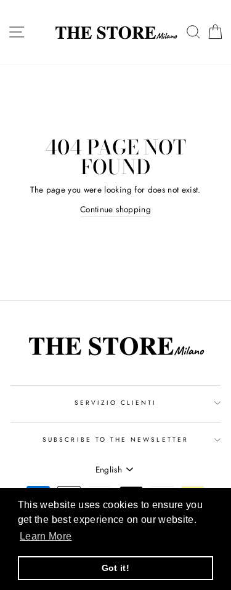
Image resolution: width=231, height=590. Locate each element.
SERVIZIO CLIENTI (116, 402)
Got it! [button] (115, 568)
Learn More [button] (45, 536)
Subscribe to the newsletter (115, 439)
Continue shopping (115, 209)
